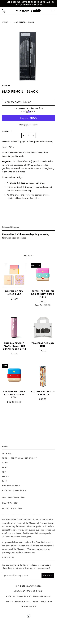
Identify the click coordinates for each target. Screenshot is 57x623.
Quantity (7, 131)
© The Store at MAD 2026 (28, 586)
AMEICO (6, 85)
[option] (28, 56)
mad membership (11, 485)
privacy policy (23, 601)
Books (5, 476)
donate (9, 601)
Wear (5, 467)
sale (4, 481)
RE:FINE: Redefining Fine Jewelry (19, 458)
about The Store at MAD (18, 596)
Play (4, 472)
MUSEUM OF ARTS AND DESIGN (28, 591)
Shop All (6, 453)
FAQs (35, 601)
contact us (46, 601)
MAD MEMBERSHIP (42, 596)
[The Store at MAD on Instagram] (28, 616)
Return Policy (28, 606)
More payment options (28, 124)
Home (5, 22)
